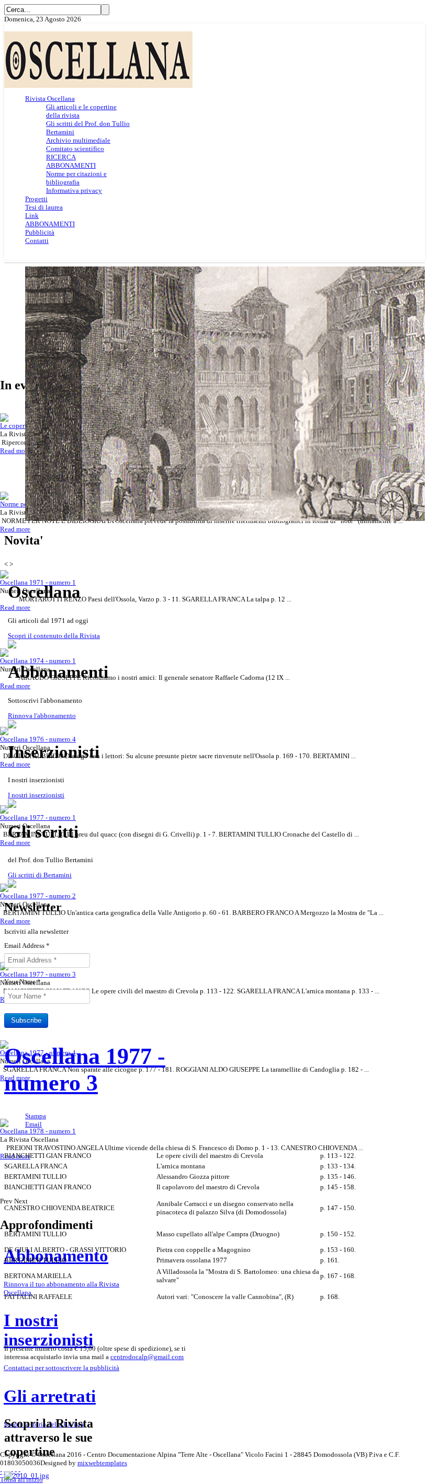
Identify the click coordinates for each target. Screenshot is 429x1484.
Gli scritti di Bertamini (40, 875)
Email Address (27, 945)
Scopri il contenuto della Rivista (54, 636)
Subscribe (26, 1020)
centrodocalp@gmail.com (147, 1357)
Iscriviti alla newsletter (36, 931)
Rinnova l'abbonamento (42, 716)
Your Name (22, 982)
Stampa (35, 1116)
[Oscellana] (98, 85)
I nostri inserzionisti (36, 795)
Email (33, 1124)
